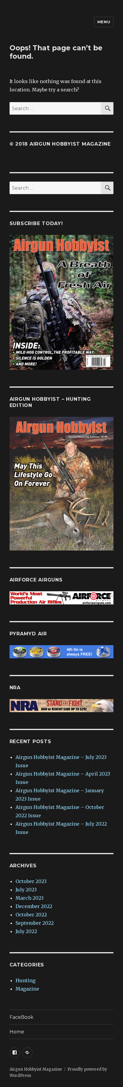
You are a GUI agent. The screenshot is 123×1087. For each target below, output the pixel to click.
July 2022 (26, 931)
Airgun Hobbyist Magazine (36, 1069)
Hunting (26, 980)
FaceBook (21, 1017)
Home (17, 1032)
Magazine (27, 989)
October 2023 (31, 881)
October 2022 (31, 915)
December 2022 (34, 906)
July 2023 (26, 890)
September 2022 (35, 923)
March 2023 (30, 898)
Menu (103, 21)
